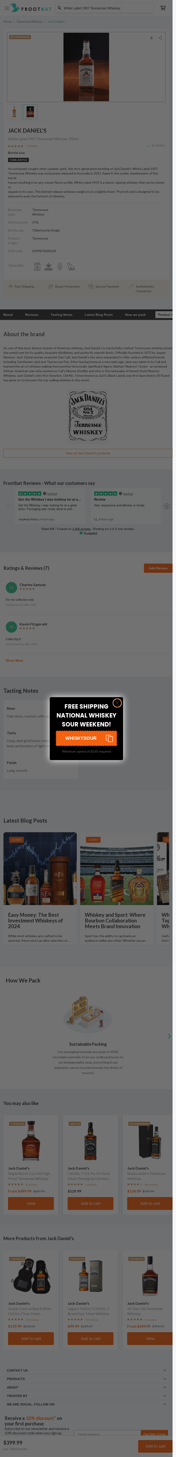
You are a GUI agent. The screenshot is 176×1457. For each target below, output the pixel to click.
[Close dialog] (117, 703)
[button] (86, 738)
